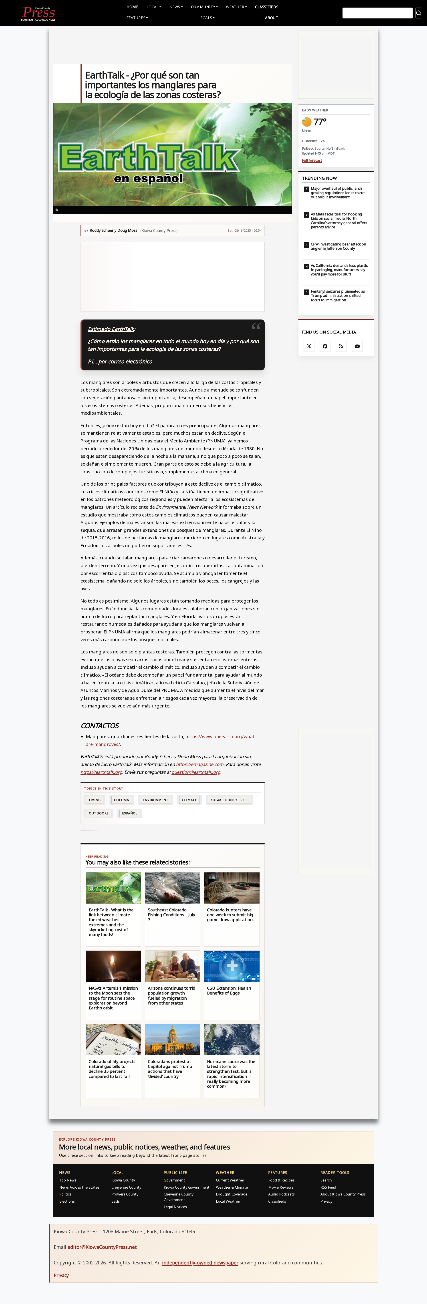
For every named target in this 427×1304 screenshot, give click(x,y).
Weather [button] (235, 6)
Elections (67, 1201)
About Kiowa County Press (343, 1194)
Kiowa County (123, 1180)
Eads (115, 1201)
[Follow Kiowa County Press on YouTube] (357, 346)
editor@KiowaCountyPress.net (102, 1247)
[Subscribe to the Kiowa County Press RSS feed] (341, 346)
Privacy (326, 1201)
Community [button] (203, 6)
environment (156, 800)
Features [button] (136, 17)
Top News (67, 1180)
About (271, 17)
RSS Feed (328, 1187)
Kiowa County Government (186, 1187)
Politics (65, 1194)
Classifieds (266, 6)
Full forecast (312, 160)
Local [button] (152, 6)
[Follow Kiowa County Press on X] (309, 346)
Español (129, 813)
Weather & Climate (232, 1187)
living (95, 800)
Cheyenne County (126, 1187)
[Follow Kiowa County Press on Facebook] (325, 346)
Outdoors (99, 813)
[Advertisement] (172, 277)
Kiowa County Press (229, 800)
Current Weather (230, 1180)
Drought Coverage (231, 1194)
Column (121, 800)
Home (132, 6)
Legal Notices (175, 1206)
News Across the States (79, 1187)
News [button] (174, 6)
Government (174, 1180)
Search (326, 1180)
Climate (189, 800)
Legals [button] (205, 17)
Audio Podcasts (281, 1194)
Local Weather (228, 1201)
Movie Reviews (280, 1187)
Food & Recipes (281, 1180)
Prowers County (124, 1194)
